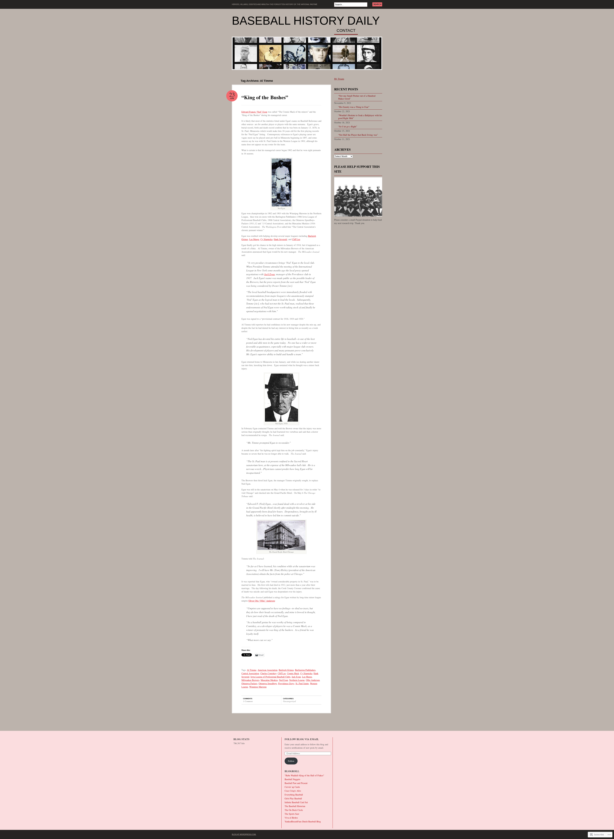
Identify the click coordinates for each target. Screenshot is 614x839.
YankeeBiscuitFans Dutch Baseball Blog (303, 821)
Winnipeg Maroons (258, 686)
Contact (346, 30)
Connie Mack (293, 673)
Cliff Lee (296, 239)
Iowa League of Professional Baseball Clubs (270, 676)
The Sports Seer (292, 813)
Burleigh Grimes (286, 669)
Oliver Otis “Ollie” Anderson (261, 600)
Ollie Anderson (313, 680)
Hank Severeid (280, 239)
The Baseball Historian (295, 806)
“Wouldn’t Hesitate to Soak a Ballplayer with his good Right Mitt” (360, 117)
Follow (291, 761)
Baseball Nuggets (292, 779)
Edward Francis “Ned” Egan (254, 111)
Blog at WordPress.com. (244, 834)
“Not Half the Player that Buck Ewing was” (358, 134)
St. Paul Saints (302, 683)
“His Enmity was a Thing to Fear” (353, 106)
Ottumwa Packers (249, 683)
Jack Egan (269, 274)
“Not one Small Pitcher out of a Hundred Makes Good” (356, 97)
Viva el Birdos (291, 817)
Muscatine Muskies (269, 680)
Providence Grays (286, 683)
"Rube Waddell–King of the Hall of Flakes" (304, 775)
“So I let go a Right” (347, 126)
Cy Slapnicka (266, 239)
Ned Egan (283, 680)
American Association (267, 669)
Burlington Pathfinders (305, 669)
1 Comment (248, 701)
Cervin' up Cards (292, 786)
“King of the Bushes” (264, 97)
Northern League (297, 680)
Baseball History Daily (306, 20)
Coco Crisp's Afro (293, 790)
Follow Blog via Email (302, 739)
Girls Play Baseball (293, 798)
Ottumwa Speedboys (268, 683)
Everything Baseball (294, 794)
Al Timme (251, 669)
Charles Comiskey (268, 673)
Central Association (250, 673)
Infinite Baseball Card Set (296, 802)
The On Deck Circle (294, 809)
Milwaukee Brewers (250, 680)
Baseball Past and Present (296, 783)
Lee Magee (254, 239)
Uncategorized (289, 701)
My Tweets (339, 78)
